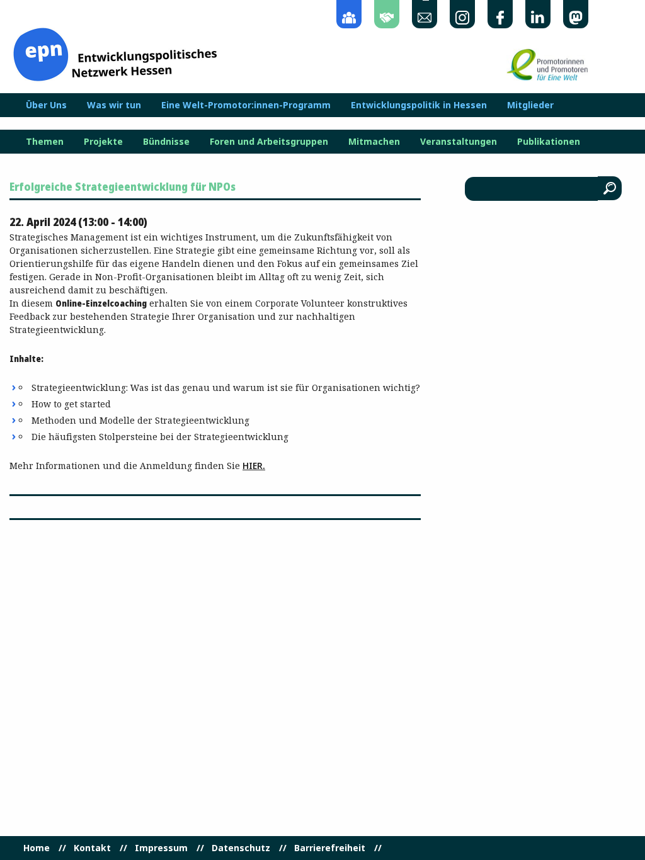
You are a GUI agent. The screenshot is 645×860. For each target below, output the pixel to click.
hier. (254, 466)
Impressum (161, 848)
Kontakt (92, 848)
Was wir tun (114, 105)
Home (36, 848)
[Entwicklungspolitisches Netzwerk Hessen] (114, 53)
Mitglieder (530, 105)
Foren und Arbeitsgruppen (269, 141)
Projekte (103, 141)
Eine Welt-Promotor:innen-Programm (246, 105)
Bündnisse (166, 141)
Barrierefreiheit (329, 848)
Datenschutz (241, 848)
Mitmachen (374, 141)
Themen (45, 141)
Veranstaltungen (458, 141)
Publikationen (548, 141)
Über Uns (46, 105)
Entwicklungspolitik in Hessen (419, 105)
